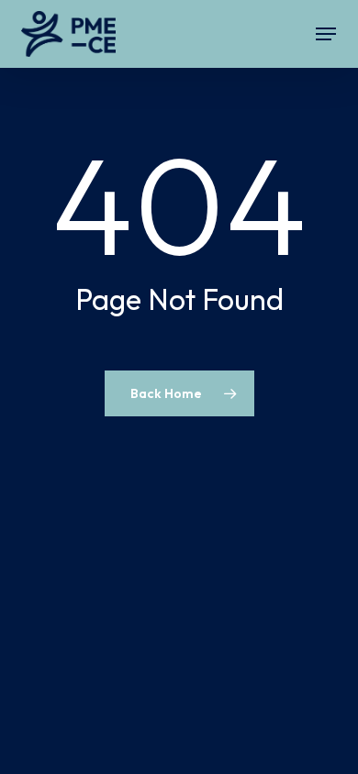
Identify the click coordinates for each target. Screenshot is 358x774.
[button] (326, 34)
